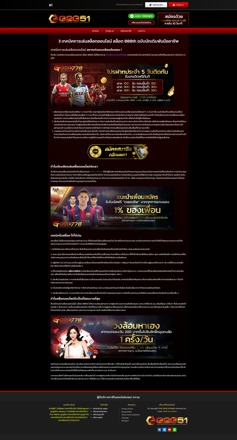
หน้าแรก (95, 30)
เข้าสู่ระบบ (109, 30)
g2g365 (53, 411)
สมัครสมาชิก (125, 30)
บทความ (141, 30)
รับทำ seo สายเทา (170, 411)
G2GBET (52, 408)
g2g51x (64, 414)
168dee (61, 408)
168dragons (83, 408)
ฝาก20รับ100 (74, 414)
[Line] (175, 430)
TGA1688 (71, 411)
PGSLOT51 (74, 420)
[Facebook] (159, 430)
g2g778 (84, 414)
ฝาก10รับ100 (71, 408)
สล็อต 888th (96, 171)
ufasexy (62, 411)
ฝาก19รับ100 (64, 420)
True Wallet (54, 414)
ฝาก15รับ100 (82, 411)
